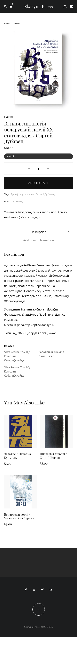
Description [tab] (38, 232)
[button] (65, 37)
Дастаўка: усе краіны (22, 194)
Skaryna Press (38, 6)
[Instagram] (34, 589)
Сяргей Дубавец (45, 194)
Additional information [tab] (38, 240)
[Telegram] (42, 589)
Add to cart (38, 183)
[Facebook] (26, 589)
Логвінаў (18, 201)
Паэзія (8, 116)
